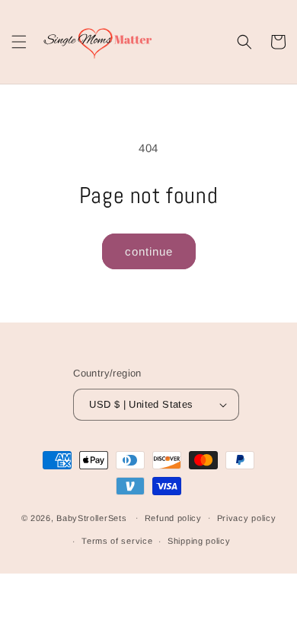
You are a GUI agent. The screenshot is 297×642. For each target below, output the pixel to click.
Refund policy (173, 518)
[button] (19, 42)
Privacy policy (246, 518)
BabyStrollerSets (91, 517)
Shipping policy (199, 540)
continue (149, 251)
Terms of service (116, 540)
